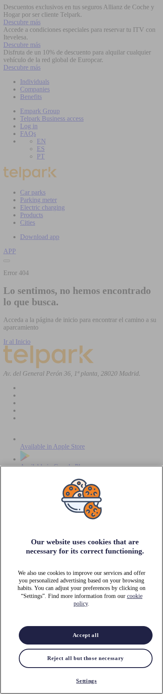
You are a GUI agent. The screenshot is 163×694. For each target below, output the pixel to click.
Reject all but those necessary (85, 658)
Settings (86, 681)
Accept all (86, 635)
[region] (81, 579)
